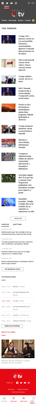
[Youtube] (11, 3)
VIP (34, 20)
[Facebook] (3, 3)
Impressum (11, 389)
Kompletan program (12, 326)
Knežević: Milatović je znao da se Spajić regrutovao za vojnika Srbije (16, 253)
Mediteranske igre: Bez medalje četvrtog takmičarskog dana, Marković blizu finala (16, 233)
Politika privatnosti (23, 389)
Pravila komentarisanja (18, 392)
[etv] (18, 13)
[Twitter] (7, 3)
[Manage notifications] (31, 402)
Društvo (21, 20)
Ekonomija (12, 20)
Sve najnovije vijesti (12, 269)
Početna (4, 401)
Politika (4, 20)
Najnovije (13, 401)
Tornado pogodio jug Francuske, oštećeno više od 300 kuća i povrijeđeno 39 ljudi (17, 243)
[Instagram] (16, 3)
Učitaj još (18, 218)
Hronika (28, 20)
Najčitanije (23, 401)
